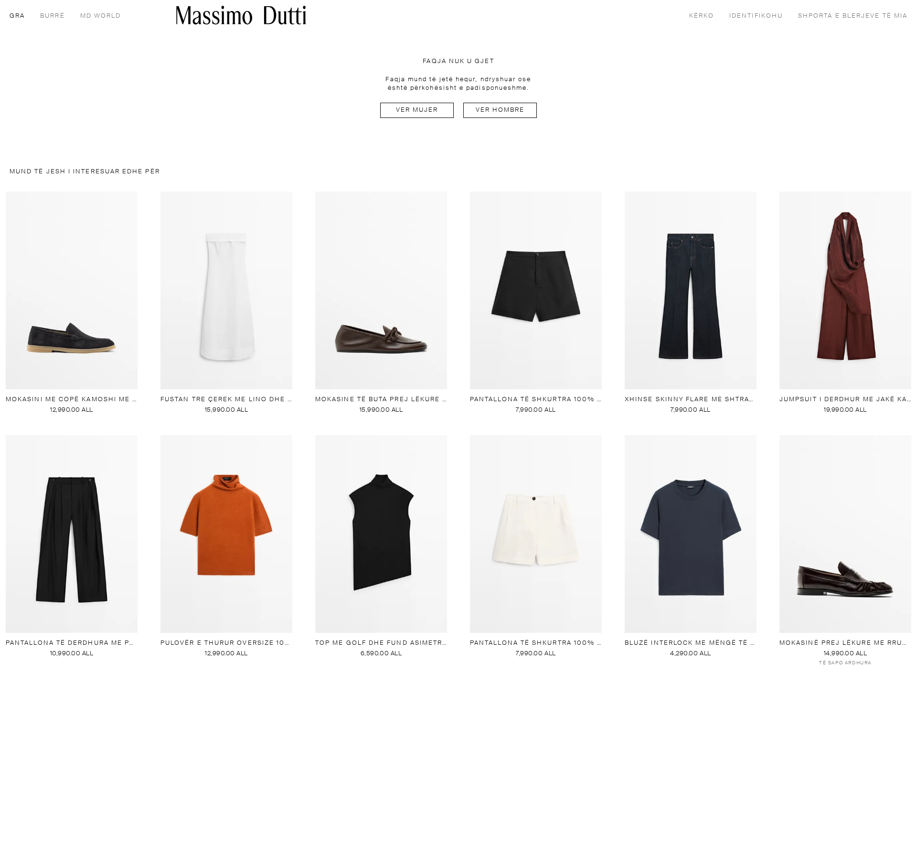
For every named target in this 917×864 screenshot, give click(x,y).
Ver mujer (417, 110)
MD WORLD (100, 16)
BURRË (52, 16)
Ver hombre (500, 110)
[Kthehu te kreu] (241, 15)
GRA (17, 16)
